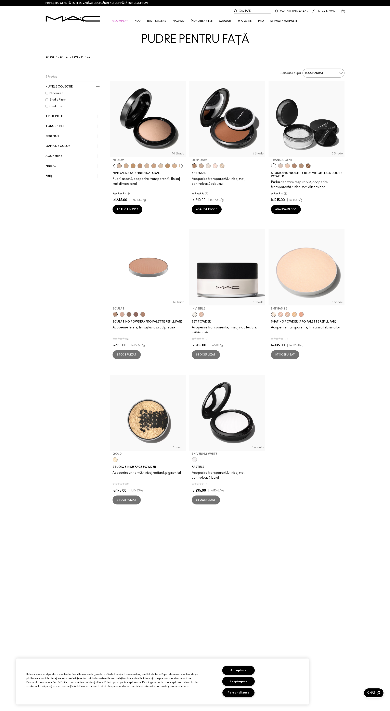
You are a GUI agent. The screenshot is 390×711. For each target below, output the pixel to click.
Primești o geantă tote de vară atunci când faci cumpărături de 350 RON (97, 3)
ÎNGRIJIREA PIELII (201, 21)
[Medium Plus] (147, 165)
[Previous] (115, 165)
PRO (261, 21)
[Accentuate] (280, 314)
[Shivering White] (194, 459)
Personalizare (238, 692)
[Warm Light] (301, 314)
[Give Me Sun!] (167, 165)
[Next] (181, 165)
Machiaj (63, 57)
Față (75, 57)
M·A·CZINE (245, 21)
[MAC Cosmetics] (73, 19)
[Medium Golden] (174, 165)
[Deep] (201, 165)
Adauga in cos (127, 209)
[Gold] (115, 459)
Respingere (238, 681)
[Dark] (133, 165)
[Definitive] (136, 314)
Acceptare (238, 670)
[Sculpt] (115, 314)
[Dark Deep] (140, 165)
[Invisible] (194, 314)
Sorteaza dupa (291, 73)
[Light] (208, 165)
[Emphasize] (273, 314)
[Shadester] (142, 314)
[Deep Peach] (201, 314)
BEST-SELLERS (156, 21)
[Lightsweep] (287, 314)
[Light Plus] (160, 165)
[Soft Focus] (294, 314)
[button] (374, 693)
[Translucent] (273, 165)
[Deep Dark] (194, 165)
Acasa (50, 57)
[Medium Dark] (126, 165)
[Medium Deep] (153, 165)
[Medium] (119, 165)
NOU (138, 21)
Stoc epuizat (126, 354)
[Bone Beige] (122, 314)
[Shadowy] (129, 314)
